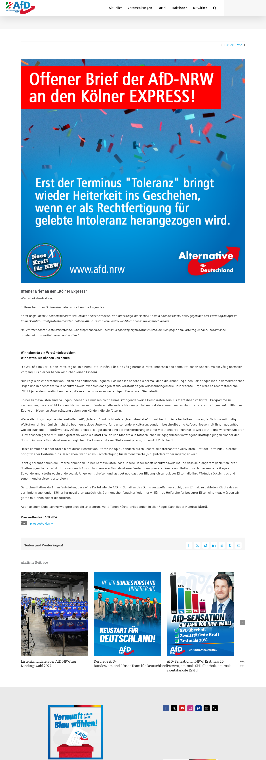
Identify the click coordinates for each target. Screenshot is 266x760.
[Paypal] (198, 713)
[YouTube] (182, 713)
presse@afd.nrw (42, 523)
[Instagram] (190, 713)
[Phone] (215, 713)
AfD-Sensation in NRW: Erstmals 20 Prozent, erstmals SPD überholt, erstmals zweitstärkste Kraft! (209, 670)
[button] (214, 8)
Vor (239, 45)
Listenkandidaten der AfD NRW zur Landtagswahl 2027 (49, 668)
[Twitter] (174, 713)
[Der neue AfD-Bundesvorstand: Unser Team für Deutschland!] (132, 574)
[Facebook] (166, 713)
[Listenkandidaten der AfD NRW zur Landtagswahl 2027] (56, 574)
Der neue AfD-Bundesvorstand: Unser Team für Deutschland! (134, 668)
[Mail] (207, 713)
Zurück (229, 45)
